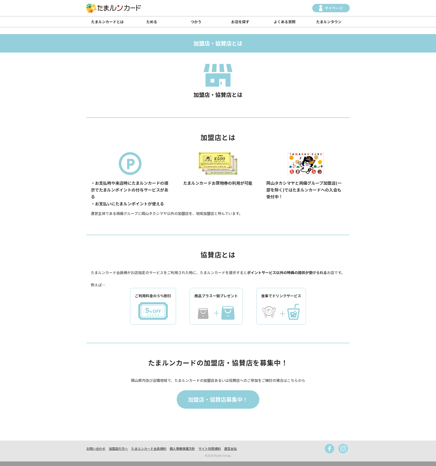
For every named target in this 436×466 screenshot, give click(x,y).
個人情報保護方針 (182, 448)
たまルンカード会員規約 (148, 448)
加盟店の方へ (118, 448)
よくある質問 (284, 21)
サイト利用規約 (209, 448)
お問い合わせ (95, 448)
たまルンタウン (329, 21)
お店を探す (240, 21)
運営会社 (230, 448)
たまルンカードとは (107, 21)
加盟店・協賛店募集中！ (218, 399)
